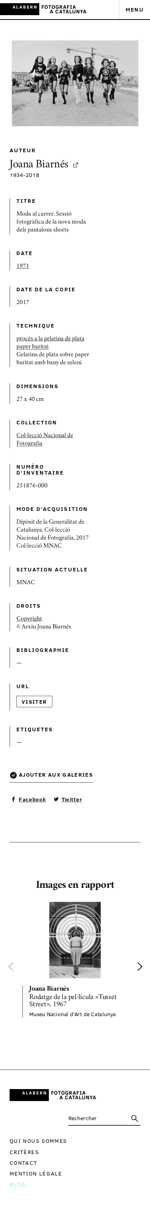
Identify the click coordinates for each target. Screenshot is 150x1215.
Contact (24, 1162)
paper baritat (32, 347)
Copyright (29, 619)
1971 (22, 266)
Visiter (34, 701)
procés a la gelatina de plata (50, 339)
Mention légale (36, 1173)
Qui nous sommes (38, 1140)
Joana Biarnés (39, 165)
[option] (75, 959)
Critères (24, 1152)
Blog (18, 1184)
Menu (135, 9)
